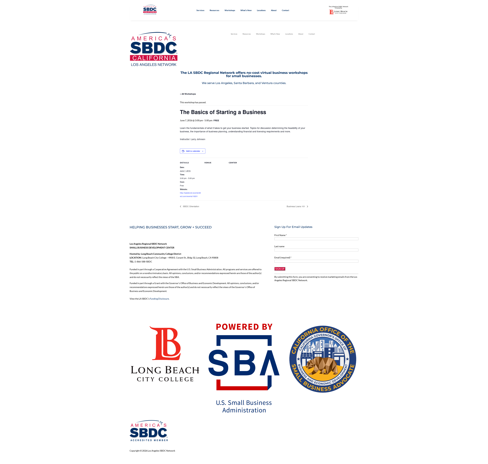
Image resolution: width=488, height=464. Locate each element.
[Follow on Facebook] (132, 236)
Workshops (230, 10)
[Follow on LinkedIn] (142, 236)
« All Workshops (188, 93)
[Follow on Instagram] (148, 236)
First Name (280, 235)
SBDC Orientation (190, 206)
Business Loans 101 (296, 206)
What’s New (246, 10)
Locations (261, 10)
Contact (285, 10)
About (274, 10)
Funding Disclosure (159, 298)
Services (200, 10)
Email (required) (282, 257)
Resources (214, 10)
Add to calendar (193, 151)
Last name (279, 246)
